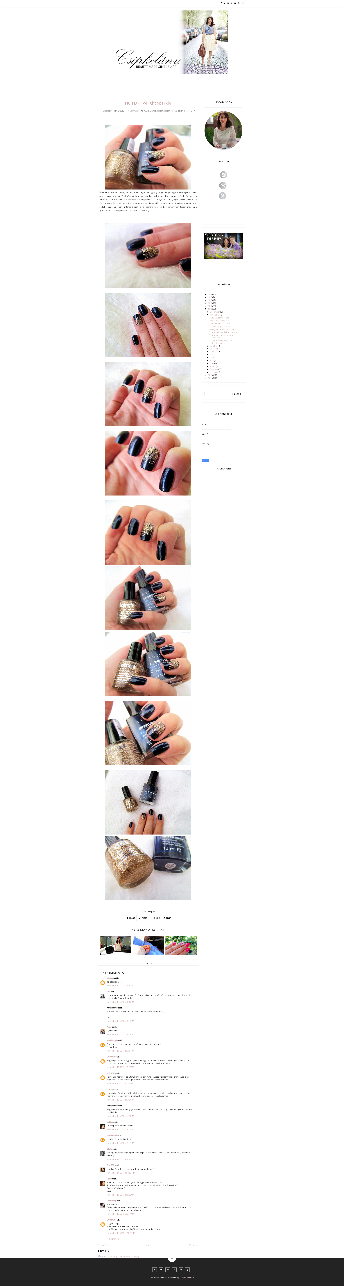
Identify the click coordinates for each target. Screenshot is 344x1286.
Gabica (110, 1122)
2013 (209, 309)
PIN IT (168, 918)
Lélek (121, 77)
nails (186, 111)
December (215, 312)
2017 (209, 297)
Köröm (152, 77)
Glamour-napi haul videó (220, 323)
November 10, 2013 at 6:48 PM (120, 1034)
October (214, 346)
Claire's (153, 111)
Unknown (111, 1057)
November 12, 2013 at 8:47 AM (120, 1214)
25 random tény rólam (219, 320)
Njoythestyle (112, 1040)
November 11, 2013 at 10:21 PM (121, 1173)
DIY (172, 77)
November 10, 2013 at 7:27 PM (120, 1083)
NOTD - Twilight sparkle (219, 326)
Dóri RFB (110, 1165)
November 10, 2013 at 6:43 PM (120, 1021)
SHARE (132, 918)
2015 (209, 303)
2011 (209, 378)
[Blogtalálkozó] (115, 945)
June (212, 357)
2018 (209, 294)
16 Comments (133, 111)
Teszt (163, 77)
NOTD (192, 111)
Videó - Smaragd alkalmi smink (223, 332)
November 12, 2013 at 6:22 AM (120, 1195)
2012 (209, 375)
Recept (192, 77)
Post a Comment (111, 1239)
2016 (209, 300)
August (213, 352)
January (213, 372)
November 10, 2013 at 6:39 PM (120, 1002)
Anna (109, 1027)
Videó (202, 77)
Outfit (141, 77)
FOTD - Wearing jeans (219, 318)
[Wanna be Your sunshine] (148, 945)
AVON (146, 111)
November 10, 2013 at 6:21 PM (120, 985)
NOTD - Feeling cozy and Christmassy (220, 341)
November (215, 315)
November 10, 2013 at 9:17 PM (120, 1143)
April (212, 363)
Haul (181, 77)
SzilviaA (110, 978)
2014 (209, 306)
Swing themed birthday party (222, 329)
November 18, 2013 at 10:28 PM (121, 1233)
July (212, 355)
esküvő (122, 85)
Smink (131, 77)
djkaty (109, 1149)
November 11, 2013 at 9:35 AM (120, 1159)
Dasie (109, 1179)
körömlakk (168, 111)
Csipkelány (111, 1200)
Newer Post (103, 1245)
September (215, 349)
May (212, 360)
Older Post (194, 1245)
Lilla (108, 991)
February (214, 369)
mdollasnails (112, 1135)
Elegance (153, 1277)
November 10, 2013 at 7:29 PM (120, 1116)
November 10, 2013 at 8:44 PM (120, 1129)
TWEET (144, 918)
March (213, 366)
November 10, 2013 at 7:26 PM (120, 1067)
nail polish (179, 111)
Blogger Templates (187, 1277)
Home (213, 77)
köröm (160, 111)
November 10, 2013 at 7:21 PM (120, 1051)
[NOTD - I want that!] (181, 945)
